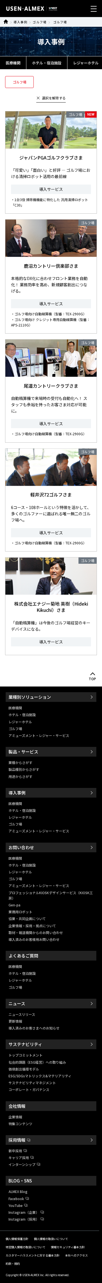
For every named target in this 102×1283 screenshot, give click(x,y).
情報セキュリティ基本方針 (68, 1247)
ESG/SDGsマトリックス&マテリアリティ (39, 1075)
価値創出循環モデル (23, 1069)
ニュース (16, 1003)
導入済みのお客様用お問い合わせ (34, 939)
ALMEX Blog (17, 1191)
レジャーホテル (20, 721)
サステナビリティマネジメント (32, 1082)
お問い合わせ (21, 847)
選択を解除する (54, 97)
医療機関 (13, 63)
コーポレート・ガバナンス (28, 1089)
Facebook (16, 1198)
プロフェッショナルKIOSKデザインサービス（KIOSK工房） (50, 895)
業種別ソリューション (29, 697)
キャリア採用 (18, 1157)
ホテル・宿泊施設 (46, 63)
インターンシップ (21, 1164)
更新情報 (15, 1021)
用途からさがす (20, 776)
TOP (92, 679)
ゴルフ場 (39, 22)
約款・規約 (13, 1263)
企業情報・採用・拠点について (32, 925)
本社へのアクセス (76, 1255)
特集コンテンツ (20, 1123)
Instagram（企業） (23, 1212)
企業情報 (15, 1116)
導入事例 (20, 22)
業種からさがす (20, 762)
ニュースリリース (21, 1014)
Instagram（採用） (23, 1219)
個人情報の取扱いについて (51, 1239)
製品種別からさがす (23, 769)
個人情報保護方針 (17, 1239)
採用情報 (17, 1140)
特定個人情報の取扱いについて (25, 1247)
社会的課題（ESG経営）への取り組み (37, 1062)
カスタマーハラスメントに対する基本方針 (33, 1255)
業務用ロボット (20, 911)
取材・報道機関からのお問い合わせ (35, 932)
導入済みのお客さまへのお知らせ (34, 1027)
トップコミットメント (25, 1055)
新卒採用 (15, 1150)
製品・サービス (23, 752)
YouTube (15, 1205)
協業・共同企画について (27, 918)
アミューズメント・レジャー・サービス (38, 735)
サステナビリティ (25, 1044)
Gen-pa (14, 904)
